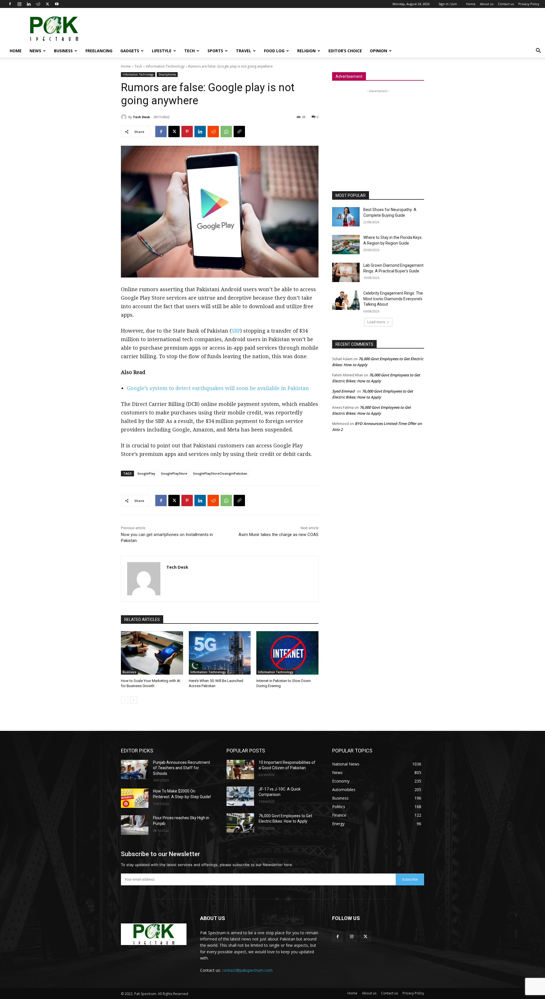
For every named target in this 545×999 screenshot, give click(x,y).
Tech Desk (141, 117)
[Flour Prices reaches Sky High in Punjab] (134, 825)
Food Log (274, 50)
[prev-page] (124, 700)
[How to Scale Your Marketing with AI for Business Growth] (152, 653)
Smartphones (167, 74)
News (35, 50)
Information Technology (165, 66)
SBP (235, 330)
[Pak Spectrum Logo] (153, 934)
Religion (306, 50)
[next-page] (133, 700)
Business (63, 50)
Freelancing (98, 50)
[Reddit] (38, 4)
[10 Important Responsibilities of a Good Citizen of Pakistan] (240, 769)
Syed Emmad (343, 391)
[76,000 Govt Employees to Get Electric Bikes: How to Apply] (240, 823)
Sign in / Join (448, 4)
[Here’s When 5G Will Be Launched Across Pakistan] (220, 653)
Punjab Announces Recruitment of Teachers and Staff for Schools (181, 768)
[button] (538, 51)
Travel (243, 50)
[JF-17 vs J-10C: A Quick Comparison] (240, 796)
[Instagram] (19, 4)
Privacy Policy (528, 4)
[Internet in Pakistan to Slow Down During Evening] (287, 653)
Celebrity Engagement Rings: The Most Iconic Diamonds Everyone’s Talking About (393, 298)
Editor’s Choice (345, 50)
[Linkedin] (28, 4)
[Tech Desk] (124, 117)
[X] (47, 4)
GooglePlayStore (174, 473)
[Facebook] (10, 4)
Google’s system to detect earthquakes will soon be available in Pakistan (218, 388)
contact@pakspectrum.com (247, 970)
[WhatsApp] (226, 131)
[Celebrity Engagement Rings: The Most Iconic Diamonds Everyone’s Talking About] (346, 300)
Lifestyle (161, 50)
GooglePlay (146, 473)
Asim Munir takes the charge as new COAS (278, 534)
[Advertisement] (436, 28)
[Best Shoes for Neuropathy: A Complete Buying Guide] (346, 216)
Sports (215, 50)
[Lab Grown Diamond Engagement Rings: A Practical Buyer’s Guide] (346, 272)
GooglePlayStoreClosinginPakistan (220, 473)
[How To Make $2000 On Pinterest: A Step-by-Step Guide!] (134, 798)
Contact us (506, 4)
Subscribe (410, 879)
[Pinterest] (187, 131)
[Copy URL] (239, 131)
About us (486, 4)
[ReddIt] (213, 131)
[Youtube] (57, 4)
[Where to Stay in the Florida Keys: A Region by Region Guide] (346, 244)
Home (470, 4)
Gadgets (129, 50)
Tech (189, 50)
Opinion (378, 50)
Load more (376, 322)
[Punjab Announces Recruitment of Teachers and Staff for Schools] (134, 769)
